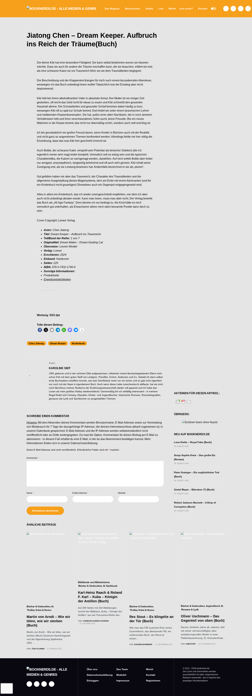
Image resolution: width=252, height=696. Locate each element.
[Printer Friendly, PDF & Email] (183, 401)
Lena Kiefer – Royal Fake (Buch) (193, 442)
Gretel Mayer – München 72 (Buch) (194, 489)
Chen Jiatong (36, 343)
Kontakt (150, 675)
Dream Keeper (58, 343)
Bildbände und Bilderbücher (93, 582)
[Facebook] (226, 8)
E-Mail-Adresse (80, 493)
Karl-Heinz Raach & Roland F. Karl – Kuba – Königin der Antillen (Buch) (100, 597)
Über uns (92, 669)
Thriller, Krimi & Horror (39, 610)
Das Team (122, 669)
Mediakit (121, 675)
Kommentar (33, 458)
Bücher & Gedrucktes (38, 606)
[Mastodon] (240, 8)
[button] (213, 8)
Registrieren (153, 680)
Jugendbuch (213, 606)
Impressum (122, 680)
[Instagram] (233, 8)
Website (121, 493)
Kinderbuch (78, 343)
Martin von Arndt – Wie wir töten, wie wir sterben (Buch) (48, 621)
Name (30, 493)
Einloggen (93, 680)
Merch (149, 669)
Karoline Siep (59, 368)
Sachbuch (111, 585)
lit (52, 606)
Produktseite (51, 275)
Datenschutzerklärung (84, 443)
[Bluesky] (248, 8)
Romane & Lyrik (190, 609)
